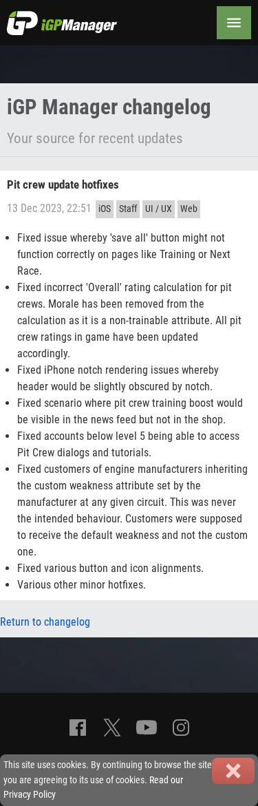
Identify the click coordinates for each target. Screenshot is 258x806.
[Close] (233, 771)
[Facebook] (78, 728)
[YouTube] (147, 728)
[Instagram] (181, 728)
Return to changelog (45, 621)
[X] (112, 728)
